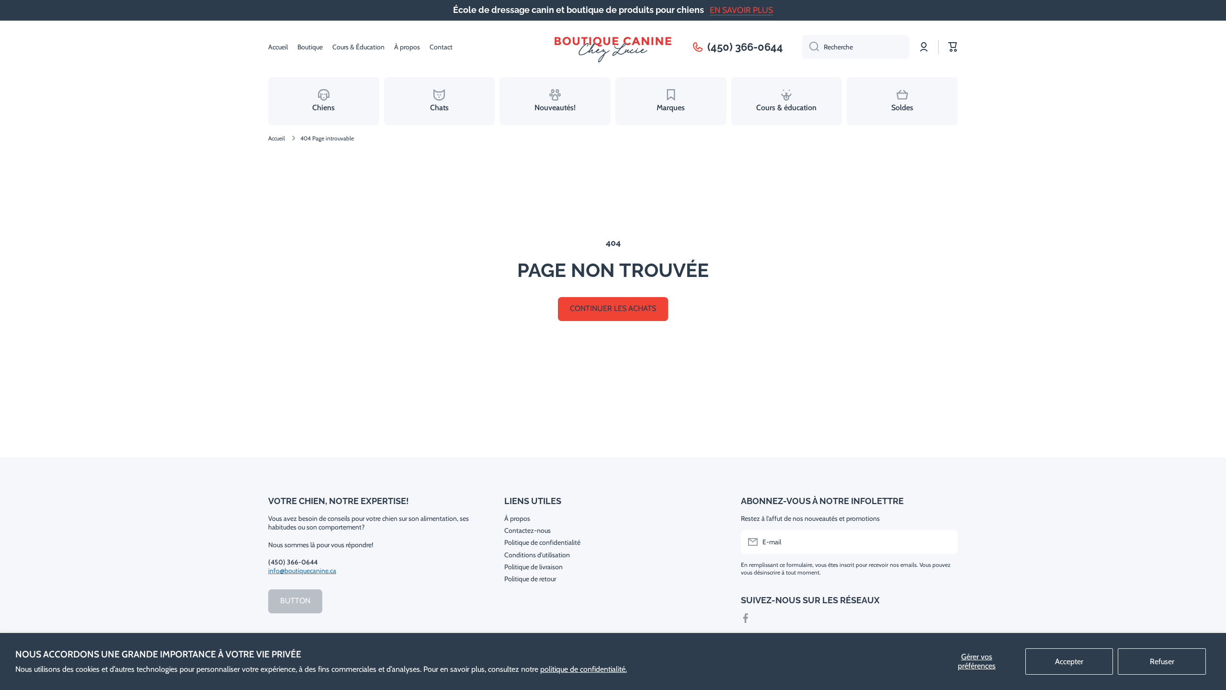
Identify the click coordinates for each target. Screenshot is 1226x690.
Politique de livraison (533, 567)
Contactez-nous (527, 530)
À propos (517, 518)
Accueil (276, 138)
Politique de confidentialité (542, 542)
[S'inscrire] (946, 542)
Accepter (1069, 661)
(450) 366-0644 (745, 47)
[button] (953, 47)
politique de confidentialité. (583, 669)
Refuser (1162, 661)
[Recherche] (810, 47)
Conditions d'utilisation (537, 555)
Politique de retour (530, 579)
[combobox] (855, 47)
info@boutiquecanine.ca (302, 570)
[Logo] (613, 47)
